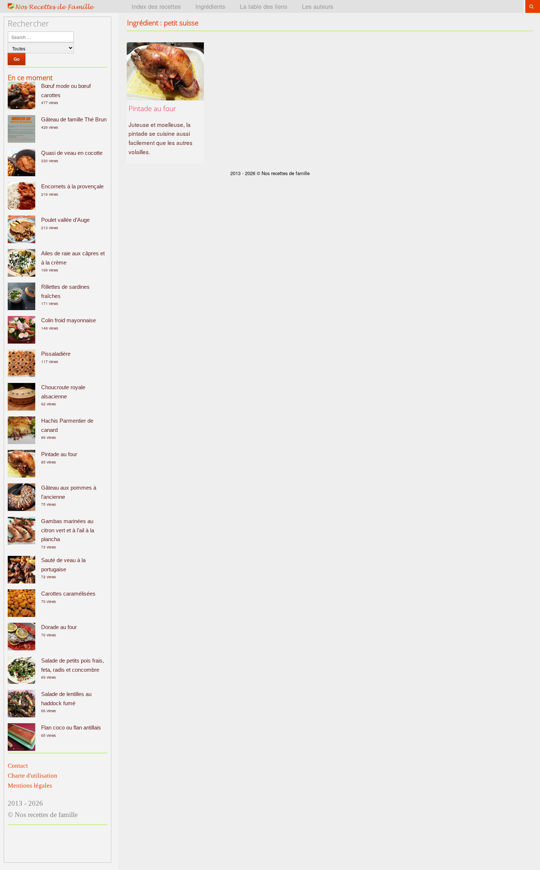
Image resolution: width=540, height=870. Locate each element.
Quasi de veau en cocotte (71, 153)
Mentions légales (30, 785)
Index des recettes (156, 6)
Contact (18, 765)
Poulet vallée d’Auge (65, 220)
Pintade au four (59, 454)
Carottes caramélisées (68, 593)
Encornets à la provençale (72, 186)
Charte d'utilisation (32, 775)
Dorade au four (59, 627)
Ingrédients (210, 6)
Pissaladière (56, 354)
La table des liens (263, 6)
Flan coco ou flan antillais (71, 727)
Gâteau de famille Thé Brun (74, 119)
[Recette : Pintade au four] (165, 71)
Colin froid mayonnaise (68, 320)
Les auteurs (317, 6)
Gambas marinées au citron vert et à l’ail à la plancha (67, 530)
